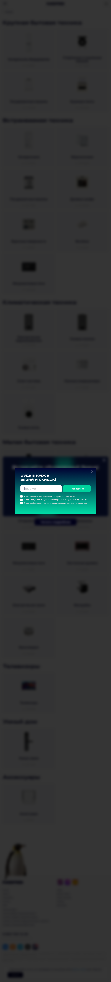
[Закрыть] (92, 471)
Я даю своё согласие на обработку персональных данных (49, 496)
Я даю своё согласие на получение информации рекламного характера (55, 503)
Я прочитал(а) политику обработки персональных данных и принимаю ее (56, 499)
